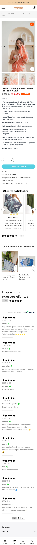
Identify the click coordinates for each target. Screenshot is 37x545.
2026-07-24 (6, 320)
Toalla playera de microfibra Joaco (8, 276)
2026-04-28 (6, 345)
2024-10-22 (6, 501)
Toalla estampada (20, 183)
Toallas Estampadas (25, 178)
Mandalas (13, 178)
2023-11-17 (5, 441)
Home (4, 14)
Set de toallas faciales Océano (25, 276)
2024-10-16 (6, 481)
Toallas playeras (7, 180)
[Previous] (3, 46)
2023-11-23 (6, 463)
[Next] (33, 46)
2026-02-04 (6, 383)
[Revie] (30, 312)
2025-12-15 (6, 401)
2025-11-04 (6, 418)
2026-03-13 (6, 363)
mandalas (9, 183)
